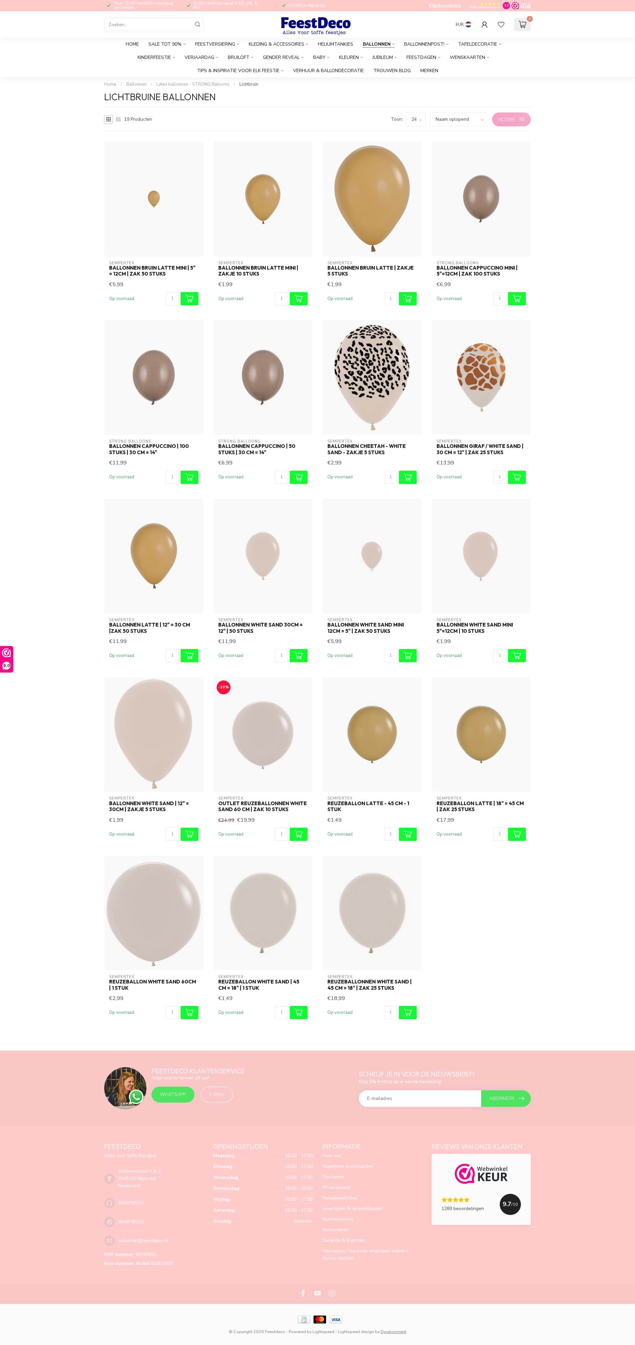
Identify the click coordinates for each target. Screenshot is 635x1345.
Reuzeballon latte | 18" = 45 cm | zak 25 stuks (480, 806)
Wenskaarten (467, 57)
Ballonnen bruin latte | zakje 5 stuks (370, 271)
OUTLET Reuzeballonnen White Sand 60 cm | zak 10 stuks (262, 806)
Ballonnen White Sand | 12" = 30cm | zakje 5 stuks (149, 806)
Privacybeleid (336, 1187)
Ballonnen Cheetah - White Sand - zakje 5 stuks (366, 449)
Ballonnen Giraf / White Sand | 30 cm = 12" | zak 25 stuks (480, 449)
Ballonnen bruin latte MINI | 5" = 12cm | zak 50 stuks (152, 271)
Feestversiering (215, 44)
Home (132, 44)
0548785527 (131, 1203)
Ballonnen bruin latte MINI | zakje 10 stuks (258, 271)
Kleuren (349, 57)
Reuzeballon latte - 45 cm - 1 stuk (368, 806)
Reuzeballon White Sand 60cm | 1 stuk (152, 985)
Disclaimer (333, 1177)
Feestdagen (421, 57)
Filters (507, 119)
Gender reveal (281, 57)
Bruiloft (238, 57)
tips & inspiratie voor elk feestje (238, 70)
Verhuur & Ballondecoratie (328, 70)
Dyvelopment (393, 1331)
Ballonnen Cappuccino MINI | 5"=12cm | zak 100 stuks (477, 271)
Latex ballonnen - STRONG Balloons (193, 84)
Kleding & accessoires (276, 44)
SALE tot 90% (165, 44)
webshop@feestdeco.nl (143, 1240)
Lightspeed (323, 1331)
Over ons (332, 1155)
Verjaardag (199, 57)
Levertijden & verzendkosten (352, 1208)
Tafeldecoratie (477, 44)
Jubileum (382, 57)
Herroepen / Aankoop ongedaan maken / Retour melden (365, 1254)
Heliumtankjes (335, 44)
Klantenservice (445, 6)
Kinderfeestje (154, 57)
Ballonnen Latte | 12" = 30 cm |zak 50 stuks (149, 628)
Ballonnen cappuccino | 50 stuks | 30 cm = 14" (256, 449)
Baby (319, 57)
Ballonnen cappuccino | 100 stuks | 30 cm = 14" (149, 449)
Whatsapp (173, 1094)
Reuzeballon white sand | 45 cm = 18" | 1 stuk (258, 985)
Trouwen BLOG (392, 70)
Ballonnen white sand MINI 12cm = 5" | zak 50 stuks (365, 628)
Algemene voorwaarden (347, 1166)
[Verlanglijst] (501, 24)
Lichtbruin (248, 84)
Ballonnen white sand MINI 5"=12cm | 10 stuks (475, 628)
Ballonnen (377, 44)
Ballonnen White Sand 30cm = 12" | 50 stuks (260, 628)
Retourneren (335, 1230)
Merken (429, 70)
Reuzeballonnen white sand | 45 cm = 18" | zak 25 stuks (369, 985)
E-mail (216, 1094)
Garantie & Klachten (343, 1240)
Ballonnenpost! (424, 44)
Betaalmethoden (340, 1198)
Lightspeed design (356, 1331)
